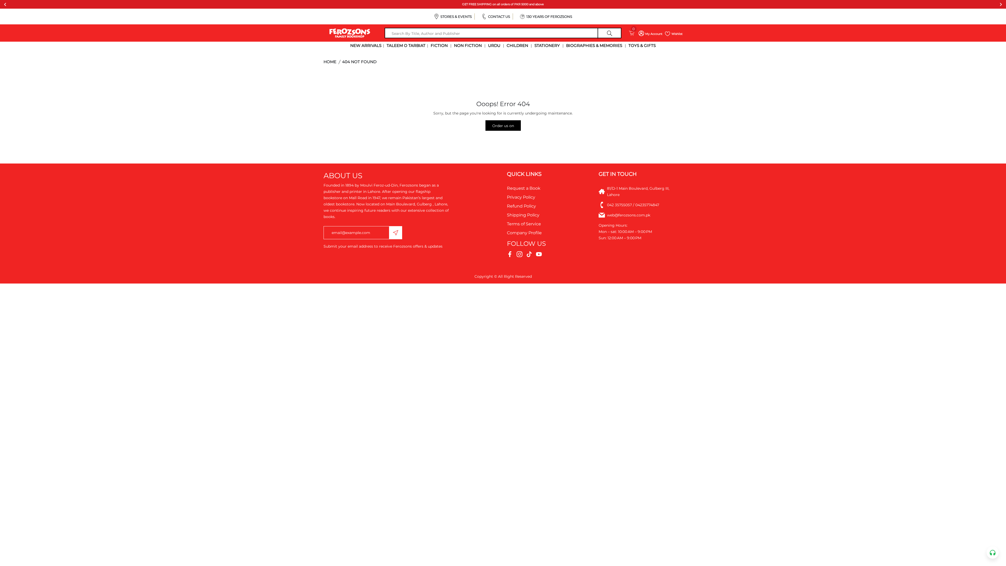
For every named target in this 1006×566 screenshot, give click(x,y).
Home (330, 61)
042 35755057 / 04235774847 (633, 205)
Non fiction (468, 45)
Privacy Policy (521, 197)
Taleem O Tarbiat (406, 45)
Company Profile (524, 232)
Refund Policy (521, 206)
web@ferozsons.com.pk (628, 215)
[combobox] (503, 33)
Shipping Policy (523, 215)
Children (517, 45)
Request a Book (523, 188)
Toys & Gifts (642, 45)
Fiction (439, 45)
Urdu (494, 45)
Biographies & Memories (594, 45)
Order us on (503, 125)
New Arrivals (365, 45)
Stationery (547, 45)
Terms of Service (524, 223)
